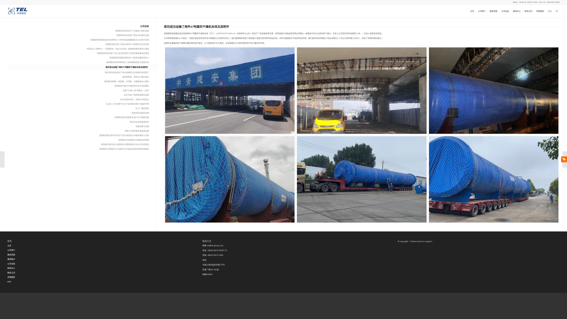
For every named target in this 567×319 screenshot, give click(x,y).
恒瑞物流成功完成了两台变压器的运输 (132, 35)
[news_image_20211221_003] (230, 90)
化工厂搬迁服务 (142, 108)
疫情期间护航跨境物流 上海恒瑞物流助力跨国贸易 (127, 62)
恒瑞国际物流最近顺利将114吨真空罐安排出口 (129, 57)
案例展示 (11, 259)
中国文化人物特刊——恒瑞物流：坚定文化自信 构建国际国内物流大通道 (118, 48)
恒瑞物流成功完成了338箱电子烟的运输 (132, 30)
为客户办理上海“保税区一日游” (136, 90)
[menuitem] (472, 11)
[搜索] (557, 11)
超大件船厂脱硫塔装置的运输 (136, 94)
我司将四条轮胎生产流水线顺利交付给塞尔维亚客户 (127, 72)
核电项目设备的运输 (140, 113)
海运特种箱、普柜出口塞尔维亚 (135, 76)
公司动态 (11, 263)
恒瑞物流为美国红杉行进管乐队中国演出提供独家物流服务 (124, 149)
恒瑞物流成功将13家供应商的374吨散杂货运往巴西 (127, 44)
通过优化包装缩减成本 (139, 122)
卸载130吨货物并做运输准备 (137, 131)
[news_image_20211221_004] (362, 90)
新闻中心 (11, 268)
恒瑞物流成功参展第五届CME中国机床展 (131, 117)
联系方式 (11, 272)
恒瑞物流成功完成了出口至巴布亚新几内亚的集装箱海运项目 (123, 53)
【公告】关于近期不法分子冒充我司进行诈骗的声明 (127, 103)
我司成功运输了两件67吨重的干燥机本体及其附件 (127, 67)
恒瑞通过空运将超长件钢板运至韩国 (133, 140)
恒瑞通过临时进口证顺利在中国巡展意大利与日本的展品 (125, 144)
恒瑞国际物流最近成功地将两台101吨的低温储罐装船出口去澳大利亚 (119, 39)
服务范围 (11, 254)
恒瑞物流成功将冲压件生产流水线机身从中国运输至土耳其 (124, 135)
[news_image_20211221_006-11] (494, 179)
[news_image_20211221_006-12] (362, 179)
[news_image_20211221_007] (230, 179)
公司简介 (11, 250)
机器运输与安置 (142, 126)
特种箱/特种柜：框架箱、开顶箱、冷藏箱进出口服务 (126, 81)
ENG (9, 281)
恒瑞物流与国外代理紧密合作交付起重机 (131, 85)
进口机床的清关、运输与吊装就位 (134, 99)
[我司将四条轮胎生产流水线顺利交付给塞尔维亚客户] (2, 159)
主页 (9, 245)
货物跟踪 (11, 277)
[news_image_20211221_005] (494, 90)
